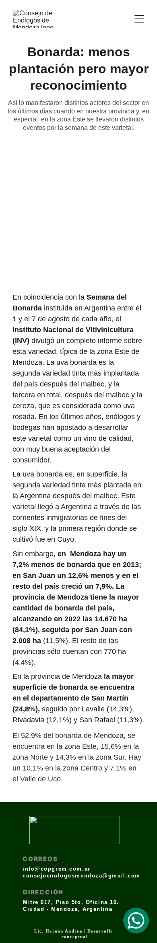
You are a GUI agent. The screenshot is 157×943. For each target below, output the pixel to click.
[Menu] (139, 19)
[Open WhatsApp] (136, 920)
